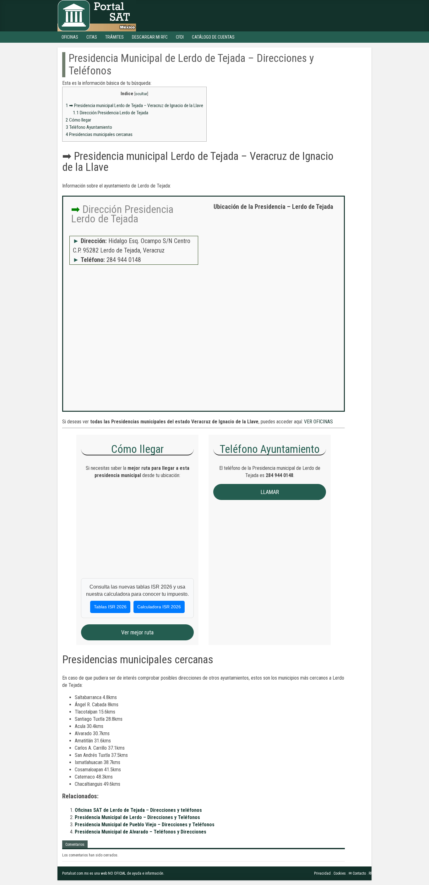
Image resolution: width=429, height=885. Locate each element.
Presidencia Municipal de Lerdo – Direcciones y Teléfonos (137, 817)
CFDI (180, 37)
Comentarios (74, 844)
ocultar (141, 93)
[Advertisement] (273, 261)
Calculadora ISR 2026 (159, 606)
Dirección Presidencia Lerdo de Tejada (110, 113)
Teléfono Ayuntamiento (89, 127)
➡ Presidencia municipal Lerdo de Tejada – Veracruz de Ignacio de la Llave (134, 105)
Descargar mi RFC (150, 37)
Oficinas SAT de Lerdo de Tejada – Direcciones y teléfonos (138, 810)
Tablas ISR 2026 (110, 606)
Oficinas (70, 37)
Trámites (114, 37)
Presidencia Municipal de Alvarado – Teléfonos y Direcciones (140, 832)
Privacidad (322, 873)
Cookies (340, 873)
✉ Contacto (357, 873)
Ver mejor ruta (137, 632)
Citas (91, 37)
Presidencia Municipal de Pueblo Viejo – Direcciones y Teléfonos (145, 825)
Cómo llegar (78, 120)
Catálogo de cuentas (213, 37)
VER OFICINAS (318, 422)
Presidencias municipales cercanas (99, 134)
